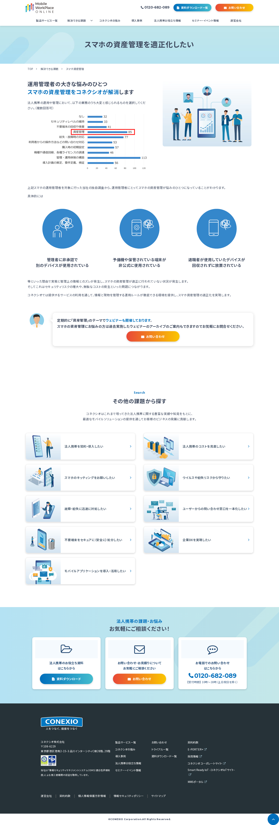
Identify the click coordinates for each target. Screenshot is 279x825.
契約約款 (193, 742)
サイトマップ (158, 796)
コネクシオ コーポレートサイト (205, 763)
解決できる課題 (76, 20)
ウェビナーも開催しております (128, 320)
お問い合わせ (237, 7)
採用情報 (193, 756)
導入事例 (136, 20)
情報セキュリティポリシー (129, 796)
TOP (30, 69)
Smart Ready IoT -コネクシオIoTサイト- (211, 770)
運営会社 (235, 20)
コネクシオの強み (109, 20)
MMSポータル (195, 782)
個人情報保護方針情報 (92, 796)
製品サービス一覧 (47, 20)
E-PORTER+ (195, 749)
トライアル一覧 (159, 749)
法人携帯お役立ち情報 (167, 20)
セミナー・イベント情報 (205, 20)
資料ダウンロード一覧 (194, 7)
